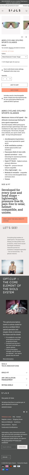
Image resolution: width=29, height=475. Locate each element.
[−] (3, 78)
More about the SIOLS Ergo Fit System (13, 220)
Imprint (14, 424)
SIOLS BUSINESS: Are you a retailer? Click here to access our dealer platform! (14, 2)
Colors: (4, 53)
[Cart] (26, 11)
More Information (8, 359)
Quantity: (4, 75)
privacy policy (8, 440)
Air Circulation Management (8, 379)
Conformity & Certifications (10, 427)
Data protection (6, 424)
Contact (18, 417)
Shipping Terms (17, 419)
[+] (10, 78)
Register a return (7, 419)
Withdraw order (6, 417)
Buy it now (14, 90)
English (5, 457)
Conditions (17, 422)
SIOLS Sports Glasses (10, 463)
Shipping (11, 47)
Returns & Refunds (7, 422)
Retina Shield (7, 385)
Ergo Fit (5, 373)
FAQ (14, 417)
